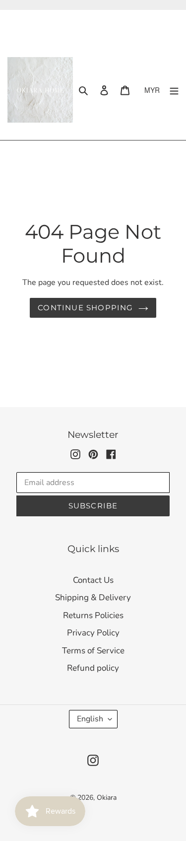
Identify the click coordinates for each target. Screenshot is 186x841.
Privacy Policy (93, 632)
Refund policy (93, 668)
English (90, 718)
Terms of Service (93, 650)
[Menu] (174, 89)
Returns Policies (93, 615)
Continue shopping (85, 307)
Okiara (107, 797)
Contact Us (93, 580)
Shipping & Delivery (93, 597)
